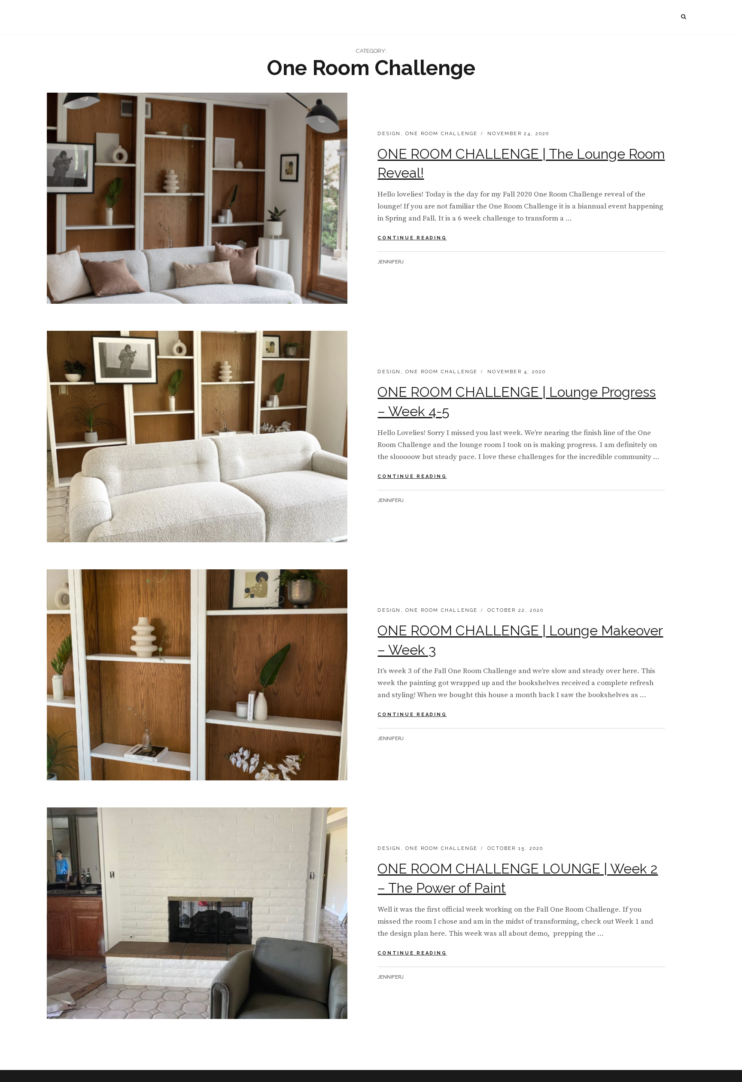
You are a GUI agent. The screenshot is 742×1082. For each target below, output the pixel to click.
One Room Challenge (441, 133)
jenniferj (390, 262)
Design (389, 133)
